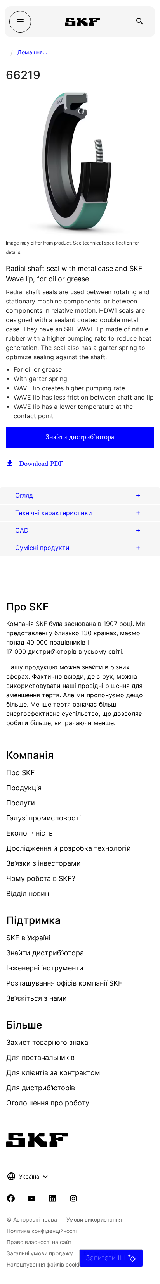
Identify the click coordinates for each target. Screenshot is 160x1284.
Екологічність (29, 833)
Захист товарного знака (47, 1042)
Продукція (24, 788)
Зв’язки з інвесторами (43, 863)
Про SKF (20, 773)
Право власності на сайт (39, 1242)
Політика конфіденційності (42, 1230)
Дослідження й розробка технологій (68, 848)
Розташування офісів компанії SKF (64, 983)
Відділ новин (27, 893)
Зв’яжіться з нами (36, 998)
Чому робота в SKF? (40, 878)
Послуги (20, 803)
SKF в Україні (28, 938)
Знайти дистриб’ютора (80, 437)
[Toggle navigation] (20, 21)
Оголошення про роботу (47, 1103)
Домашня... (32, 52)
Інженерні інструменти (44, 968)
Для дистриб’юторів (40, 1088)
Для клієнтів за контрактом (53, 1073)
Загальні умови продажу (40, 1253)
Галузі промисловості (43, 818)
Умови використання (94, 1219)
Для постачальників (40, 1057)
